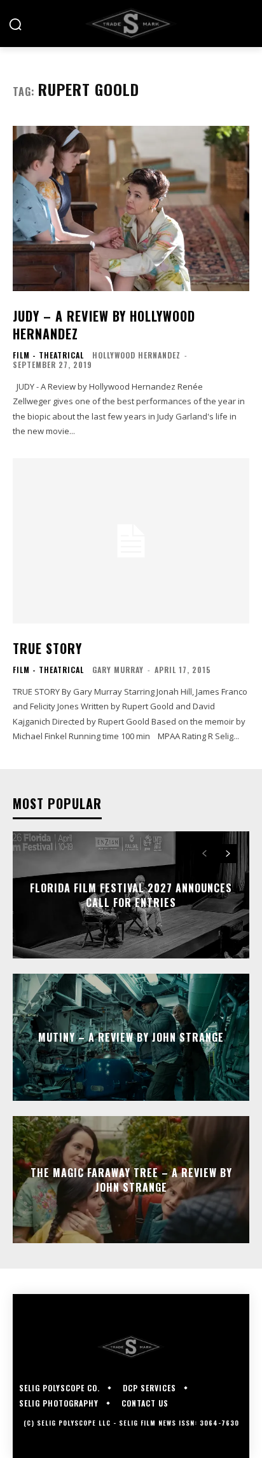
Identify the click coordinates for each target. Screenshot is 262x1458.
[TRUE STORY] (131, 540)
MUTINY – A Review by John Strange (131, 1037)
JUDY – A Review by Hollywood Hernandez (104, 324)
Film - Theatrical (48, 355)
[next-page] (227, 853)
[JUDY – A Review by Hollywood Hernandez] (131, 208)
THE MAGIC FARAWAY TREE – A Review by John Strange (131, 1179)
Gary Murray (118, 669)
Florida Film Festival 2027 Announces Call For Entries (131, 895)
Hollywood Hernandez (136, 355)
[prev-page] (204, 853)
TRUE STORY (47, 648)
